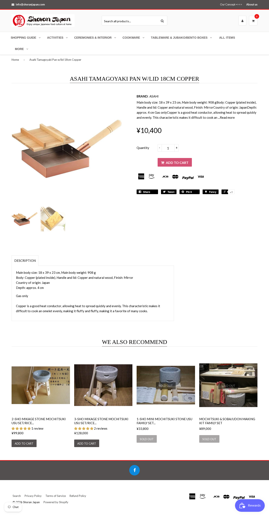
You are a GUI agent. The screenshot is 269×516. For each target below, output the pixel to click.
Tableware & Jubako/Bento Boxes (179, 37)
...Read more (226, 117)
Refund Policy (78, 496)
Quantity (143, 148)
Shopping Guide (23, 37)
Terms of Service (55, 496)
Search (17, 496)
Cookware (131, 37)
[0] (253, 20)
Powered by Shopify (56, 502)
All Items (227, 37)
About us (251, 4)
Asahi (154, 96)
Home (15, 59)
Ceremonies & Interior (93, 37)
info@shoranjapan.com (30, 4)
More (19, 49)
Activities (55, 37)
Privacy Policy (33, 496)
